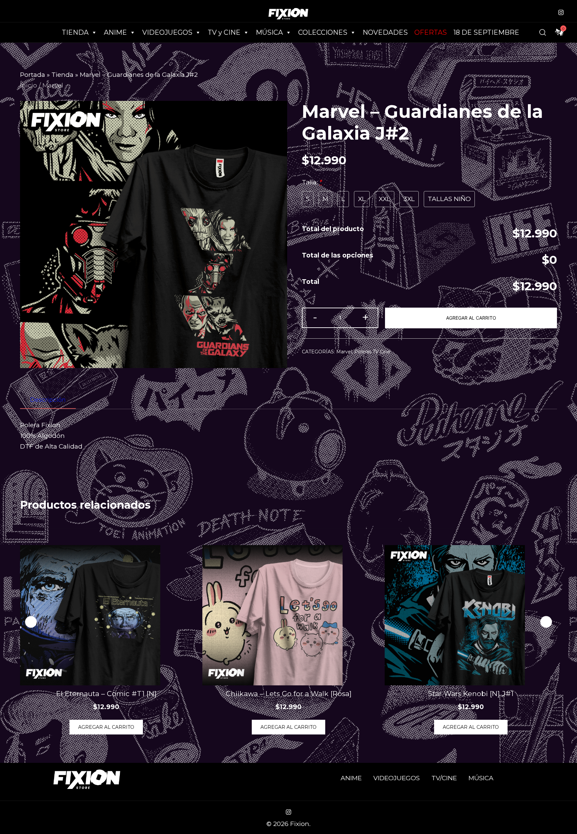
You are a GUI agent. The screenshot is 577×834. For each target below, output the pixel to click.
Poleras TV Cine (372, 352)
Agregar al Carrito (471, 318)
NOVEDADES (385, 32)
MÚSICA (269, 32)
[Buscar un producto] (543, 32)
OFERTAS (430, 32)
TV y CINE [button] (224, 32)
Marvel (52, 85)
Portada (32, 74)
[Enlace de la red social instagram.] (561, 11)
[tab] (48, 400)
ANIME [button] (115, 32)
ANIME (351, 778)
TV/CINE (444, 778)
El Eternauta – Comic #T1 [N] (106, 693)
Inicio (28, 85)
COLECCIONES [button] (322, 32)
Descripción (48, 399)
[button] (546, 622)
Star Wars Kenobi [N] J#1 (471, 693)
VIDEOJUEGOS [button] (167, 32)
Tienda (62, 74)
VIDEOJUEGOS (396, 778)
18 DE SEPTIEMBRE (486, 32)
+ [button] (365, 317)
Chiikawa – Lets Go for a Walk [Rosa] (289, 693)
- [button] (315, 317)
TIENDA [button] (75, 32)
